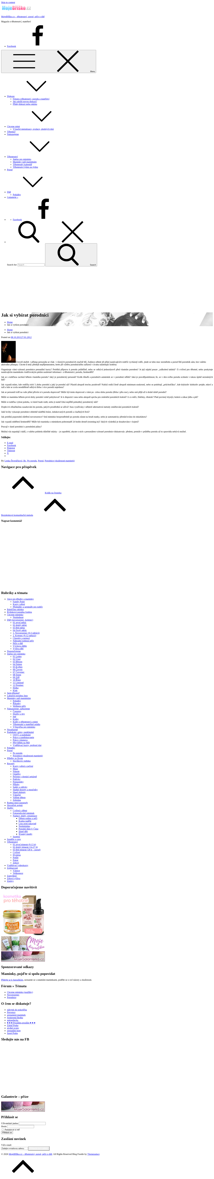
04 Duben (17, 664)
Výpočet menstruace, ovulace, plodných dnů (33, 129)
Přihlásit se (7, 1132)
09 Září (16, 677)
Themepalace (93, 1154)
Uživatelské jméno (9, 1123)
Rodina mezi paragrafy (17, 802)
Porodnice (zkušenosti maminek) (60, 460)
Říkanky (17, 703)
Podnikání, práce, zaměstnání (20, 732)
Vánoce (16, 870)
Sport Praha (12, 1033)
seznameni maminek (16, 1015)
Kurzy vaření (19, 604)
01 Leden (17, 656)
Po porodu (32, 460)
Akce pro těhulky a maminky (20, 599)
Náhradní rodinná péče (23, 641)
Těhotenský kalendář (22, 164)
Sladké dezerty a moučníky (25, 789)
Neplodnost (18, 617)
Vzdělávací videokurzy (17, 865)
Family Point (19, 601)
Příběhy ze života (15, 758)
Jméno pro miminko (22, 159)
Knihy (16, 719)
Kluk (15, 690)
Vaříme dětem (19, 797)
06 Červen (17, 669)
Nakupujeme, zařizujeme (18, 708)
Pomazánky (18, 782)
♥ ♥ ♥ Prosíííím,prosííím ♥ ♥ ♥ (21, 1023)
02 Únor (17, 659)
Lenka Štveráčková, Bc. (16, 460)
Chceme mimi (13, 126)
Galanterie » (12, 197)
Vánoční (17, 795)
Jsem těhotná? (13, 693)
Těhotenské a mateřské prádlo (26, 724)
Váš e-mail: (6, 1145)
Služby (10, 808)
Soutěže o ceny (14, 839)
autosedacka (12, 1020)
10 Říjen (17, 680)
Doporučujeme (14, 651)
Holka (15, 688)
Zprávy (10, 881)
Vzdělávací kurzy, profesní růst (27, 745)
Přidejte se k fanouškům (12, 980)
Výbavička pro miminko (24, 727)
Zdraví (16, 863)
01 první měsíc (19, 622)
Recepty (11, 763)
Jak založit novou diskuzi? (25, 101)
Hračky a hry (19, 714)
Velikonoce (18, 873)
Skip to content (8, 2)
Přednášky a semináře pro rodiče (28, 607)
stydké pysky (13, 1028)
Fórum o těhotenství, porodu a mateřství (31, 99)
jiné (14, 716)
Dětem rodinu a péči (28, 818)
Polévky (16, 779)
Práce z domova (20, 740)
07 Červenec (18, 672)
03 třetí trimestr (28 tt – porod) (26, 849)
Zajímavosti (12, 868)
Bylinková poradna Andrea (19, 612)
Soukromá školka (15, 1017)
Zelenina (17, 800)
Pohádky (17, 194)
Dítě (9, 192)
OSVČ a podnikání (22, 735)
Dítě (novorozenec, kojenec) (20, 620)
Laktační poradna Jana (17, 695)
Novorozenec (13, 995)
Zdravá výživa (13, 878)
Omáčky (17, 774)
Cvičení (16, 852)
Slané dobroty (19, 792)
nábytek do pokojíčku (17, 1010)
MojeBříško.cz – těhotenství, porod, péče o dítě (23, 16)
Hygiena (17, 855)
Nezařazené (12, 729)
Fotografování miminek (23, 813)
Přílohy (16, 784)
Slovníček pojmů (15, 805)
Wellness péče (19, 706)
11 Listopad (18, 682)
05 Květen (17, 667)
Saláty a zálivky (20, 787)
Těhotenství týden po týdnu (25, 167)
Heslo (4, 1126)
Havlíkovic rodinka (22, 761)
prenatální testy (14, 1030)
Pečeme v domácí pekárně (25, 776)
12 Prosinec (18, 685)
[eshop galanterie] (23, 960)
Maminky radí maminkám (25, 162)
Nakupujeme (13, 134)
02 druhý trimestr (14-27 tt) (25, 847)
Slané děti (23, 831)
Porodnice (11, 997)
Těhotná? (11, 131)
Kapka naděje (25, 821)
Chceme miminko (15, 614)
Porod (10, 169)
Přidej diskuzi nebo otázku (25, 104)
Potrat (15, 860)
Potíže (15, 857)
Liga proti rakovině (27, 823)
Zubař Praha (12, 1025)
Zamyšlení (12, 876)
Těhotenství (12, 156)
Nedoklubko (24, 826)
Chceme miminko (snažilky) (20, 992)
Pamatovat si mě (12, 1129)
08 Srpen (17, 675)
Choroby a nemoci (21, 638)
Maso (15, 769)
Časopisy (17, 711)
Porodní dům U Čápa (28, 829)
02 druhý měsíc (20, 625)
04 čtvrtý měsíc (20, 630)
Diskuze (11, 96)
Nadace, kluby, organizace (25, 816)
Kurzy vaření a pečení (23, 766)
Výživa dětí (18, 648)
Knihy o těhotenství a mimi (25, 722)
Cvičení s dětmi (20, 810)
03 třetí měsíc (19, 627)
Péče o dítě (18, 643)
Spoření (16, 836)
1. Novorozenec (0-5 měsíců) (26, 633)
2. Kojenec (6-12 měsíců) (24, 635)
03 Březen (17, 661)
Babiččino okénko (15, 609)
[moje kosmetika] (23, 950)
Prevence (11, 1012)
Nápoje (16, 771)
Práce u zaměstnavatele (23, 737)
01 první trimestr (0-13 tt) (24, 844)
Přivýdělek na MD (21, 742)
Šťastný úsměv (25, 834)
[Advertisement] (107, 289)
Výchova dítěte (20, 646)
